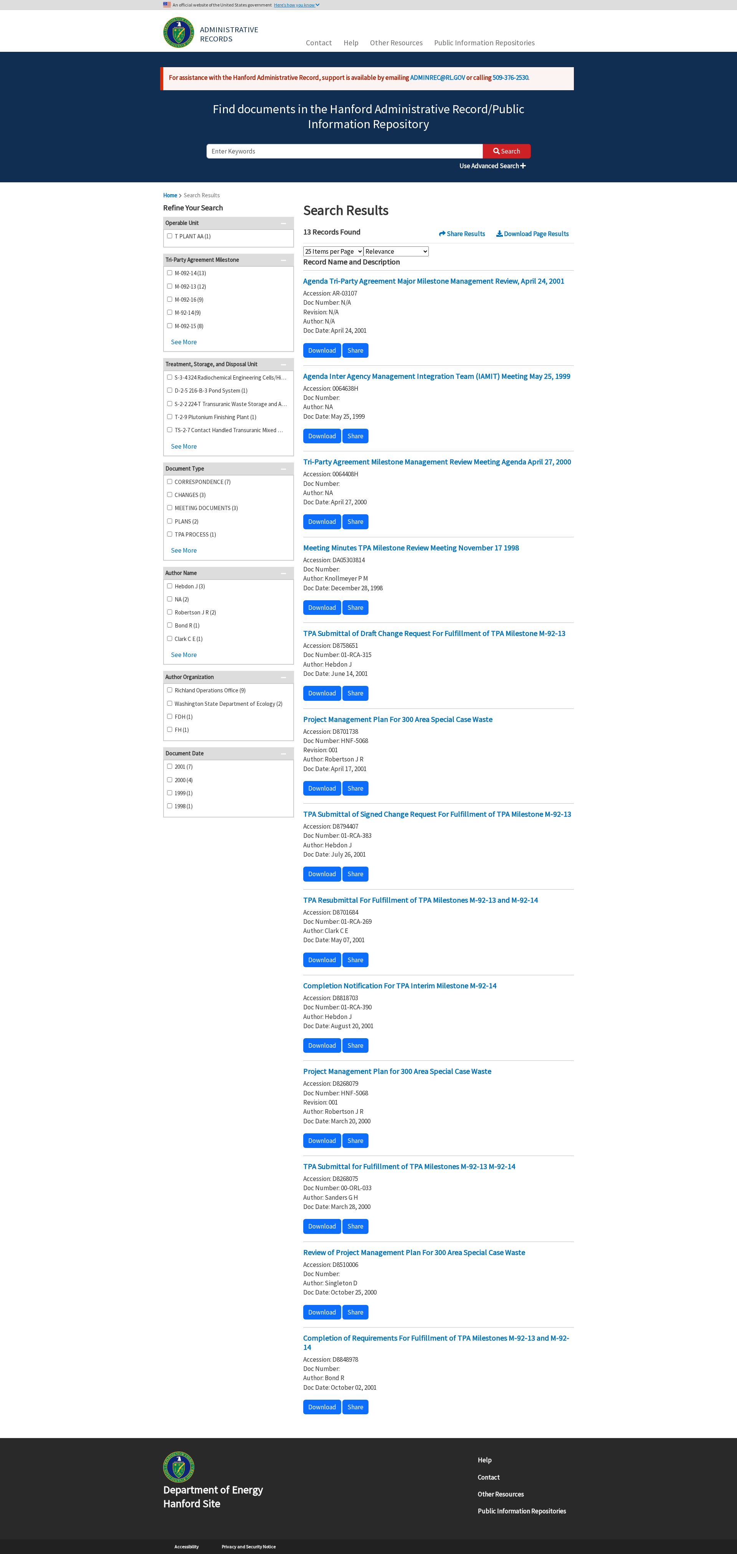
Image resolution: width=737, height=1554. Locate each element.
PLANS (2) (186, 521)
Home (170, 195)
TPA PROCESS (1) (195, 534)
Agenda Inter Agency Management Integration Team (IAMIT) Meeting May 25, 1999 (436, 376)
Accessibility (187, 1546)
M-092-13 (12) (190, 286)
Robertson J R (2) (195, 612)
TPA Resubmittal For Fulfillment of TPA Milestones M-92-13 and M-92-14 (420, 900)
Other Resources (396, 42)
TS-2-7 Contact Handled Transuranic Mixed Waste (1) (231, 430)
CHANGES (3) (190, 495)
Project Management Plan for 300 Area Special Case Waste (397, 1071)
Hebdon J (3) (190, 586)
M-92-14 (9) (188, 312)
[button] (286, 208)
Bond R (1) (187, 625)
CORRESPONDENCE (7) (203, 482)
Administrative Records (230, 33)
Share (355, 350)
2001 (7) (184, 766)
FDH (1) (184, 716)
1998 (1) (184, 806)
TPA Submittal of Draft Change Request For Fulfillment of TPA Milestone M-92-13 (434, 633)
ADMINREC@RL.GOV (437, 77)
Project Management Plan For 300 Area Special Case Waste (397, 719)
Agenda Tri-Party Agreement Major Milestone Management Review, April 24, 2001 (433, 281)
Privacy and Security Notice (249, 1546)
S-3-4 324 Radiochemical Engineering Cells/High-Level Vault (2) (231, 377)
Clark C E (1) (189, 638)
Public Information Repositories (484, 42)
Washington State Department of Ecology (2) (229, 703)
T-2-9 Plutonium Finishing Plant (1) (215, 417)
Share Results (465, 234)
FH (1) (182, 729)
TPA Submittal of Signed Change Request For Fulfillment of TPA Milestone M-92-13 (437, 814)
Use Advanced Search (489, 166)
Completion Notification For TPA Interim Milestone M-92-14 (399, 985)
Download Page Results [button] (536, 234)
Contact (319, 42)
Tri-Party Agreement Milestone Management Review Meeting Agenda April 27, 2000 (437, 461)
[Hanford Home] (178, 1466)
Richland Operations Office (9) (210, 690)
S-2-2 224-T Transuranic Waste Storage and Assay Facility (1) (231, 404)
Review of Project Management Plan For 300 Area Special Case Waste (414, 1252)
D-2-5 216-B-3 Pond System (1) (211, 390)
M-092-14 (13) (190, 273)
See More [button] (184, 342)
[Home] (178, 32)
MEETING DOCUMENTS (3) (206, 508)
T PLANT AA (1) (193, 236)
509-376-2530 (510, 77)
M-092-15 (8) (189, 326)
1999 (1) (184, 793)
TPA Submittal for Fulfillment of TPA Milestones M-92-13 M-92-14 (409, 1166)
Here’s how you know (295, 5)
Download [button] (322, 350)
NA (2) (182, 599)
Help (351, 42)
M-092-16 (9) (189, 299)
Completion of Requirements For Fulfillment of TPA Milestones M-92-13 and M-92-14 (436, 1342)
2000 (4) (184, 780)
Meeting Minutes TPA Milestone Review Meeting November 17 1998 (411, 547)
